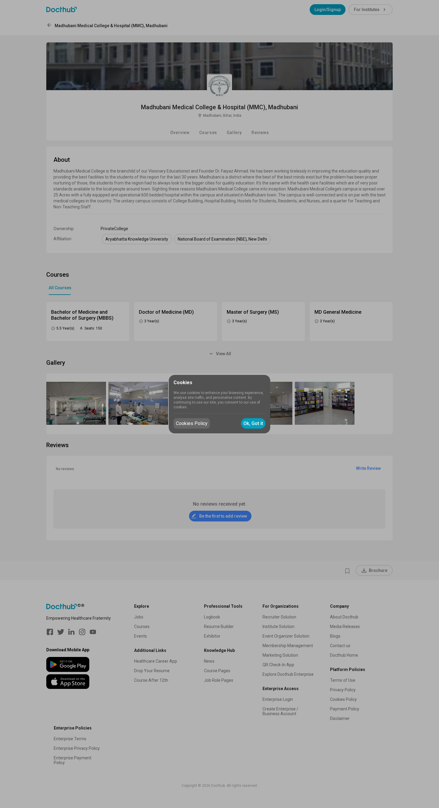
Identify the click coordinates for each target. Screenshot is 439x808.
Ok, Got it (253, 423)
